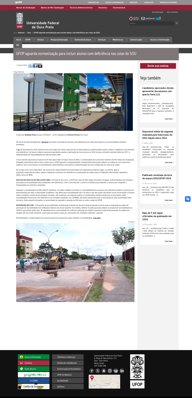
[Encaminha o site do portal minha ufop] (134, 18)
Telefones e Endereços (66, 357)
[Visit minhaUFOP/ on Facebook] (35, 65)
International (119, 7)
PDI (17, 45)
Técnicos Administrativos (81, 7)
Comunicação (136, 39)
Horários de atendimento (67, 362)
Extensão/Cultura (83, 39)
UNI (34, 380)
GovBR (18, 2)
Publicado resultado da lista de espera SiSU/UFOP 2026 (157, 177)
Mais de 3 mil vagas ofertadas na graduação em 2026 (157, 216)
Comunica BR (93, 2)
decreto (45, 142)
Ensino (41, 39)
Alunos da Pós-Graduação (52, 7)
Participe (134, 2)
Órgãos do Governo (168, 2)
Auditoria (60, 386)
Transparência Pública (34, 374)
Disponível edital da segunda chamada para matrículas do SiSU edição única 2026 (157, 135)
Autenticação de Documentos (69, 368)
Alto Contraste (172, 12)
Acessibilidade (157, 12)
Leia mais (168, 119)
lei (19, 150)
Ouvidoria (28, 362)
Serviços (102, 39)
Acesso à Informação (160, 39)
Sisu (29, 33)
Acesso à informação (114, 2)
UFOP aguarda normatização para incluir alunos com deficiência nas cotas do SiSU (67, 33)
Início (14, 32)
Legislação (148, 2)
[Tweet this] (30, 65)
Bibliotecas (118, 39)
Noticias (21, 33)
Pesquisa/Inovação (59, 39)
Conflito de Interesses (33, 386)
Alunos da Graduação (25, 7)
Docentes (102, 7)
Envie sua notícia (158, 66)
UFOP (27, 39)
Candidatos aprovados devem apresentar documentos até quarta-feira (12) (158, 91)
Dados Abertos (30, 368)
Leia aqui (96, 218)
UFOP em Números (64, 374)
